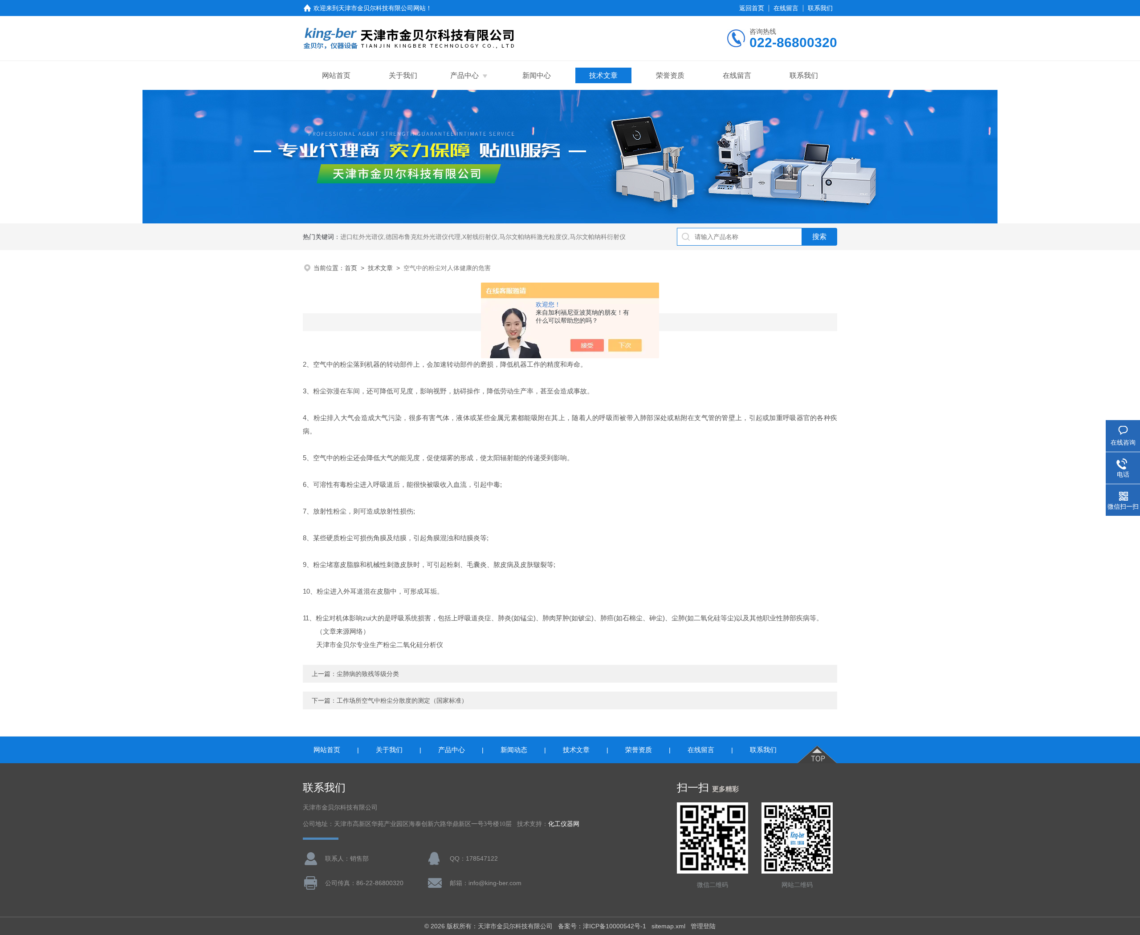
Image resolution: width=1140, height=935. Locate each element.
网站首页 (336, 75)
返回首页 (751, 8)
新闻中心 (536, 75)
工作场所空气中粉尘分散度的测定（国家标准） (402, 700)
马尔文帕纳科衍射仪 (598, 236)
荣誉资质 (670, 75)
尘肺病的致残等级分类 (368, 673)
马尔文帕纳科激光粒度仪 (533, 236)
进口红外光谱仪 (362, 236)
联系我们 (820, 8)
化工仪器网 (563, 824)
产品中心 (464, 75)
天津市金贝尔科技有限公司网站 (382, 8)
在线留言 (786, 8)
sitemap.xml (668, 926)
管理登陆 (703, 926)
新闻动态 (514, 749)
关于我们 (403, 75)
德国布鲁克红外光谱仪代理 (423, 236)
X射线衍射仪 (479, 236)
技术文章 (603, 75)
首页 (351, 267)
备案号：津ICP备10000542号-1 (602, 926)
